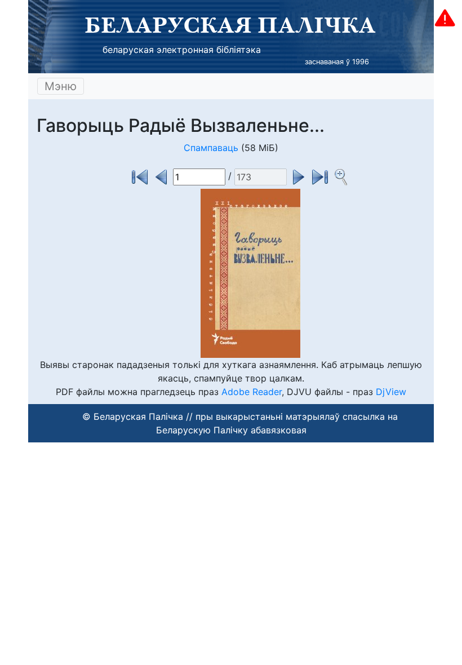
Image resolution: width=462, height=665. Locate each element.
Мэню (61, 86)
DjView (391, 391)
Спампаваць (211, 147)
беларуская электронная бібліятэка (182, 49)
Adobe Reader (251, 391)
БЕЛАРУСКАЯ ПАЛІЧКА (230, 24)
